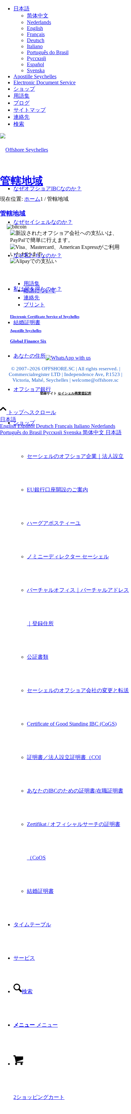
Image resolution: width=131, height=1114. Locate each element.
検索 (18, 124)
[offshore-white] (24, 150)
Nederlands (103, 426)
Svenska (73, 432)
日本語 (8, 419)
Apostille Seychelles (34, 76)
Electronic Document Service (44, 82)
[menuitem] (72, 39)
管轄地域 (21, 181)
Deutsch (45, 426)
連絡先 (21, 117)
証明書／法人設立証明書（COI (64, 757)
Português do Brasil (21, 432)
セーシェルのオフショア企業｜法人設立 (75, 456)
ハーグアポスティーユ (54, 523)
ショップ (24, 89)
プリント (34, 304)
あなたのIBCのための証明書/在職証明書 (75, 791)
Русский (53, 432)
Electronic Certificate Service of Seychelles (44, 316)
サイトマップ (29, 110)
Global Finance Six (28, 341)
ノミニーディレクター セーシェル (68, 556)
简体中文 (94, 432)
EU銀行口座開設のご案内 (57, 489)
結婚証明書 (40, 891)
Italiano (82, 426)
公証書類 (37, 657)
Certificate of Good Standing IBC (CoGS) (72, 724)
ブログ (21, 103)
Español (26, 426)
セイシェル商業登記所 (74, 393)
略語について (40, 290)
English (8, 426)
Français (64, 426)
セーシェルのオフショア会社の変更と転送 (78, 690)
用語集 (21, 96)
